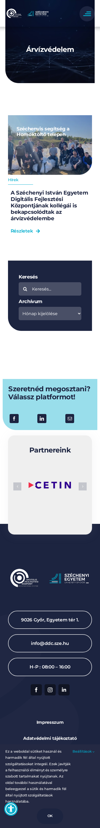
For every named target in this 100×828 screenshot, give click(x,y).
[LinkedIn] (42, 418)
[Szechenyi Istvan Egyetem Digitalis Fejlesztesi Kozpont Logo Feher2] (27, 9)
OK (50, 816)
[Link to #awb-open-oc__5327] (87, 13)
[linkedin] (64, 689)
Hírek (13, 179)
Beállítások (83, 751)
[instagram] (50, 689)
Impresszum (50, 722)
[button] (17, 486)
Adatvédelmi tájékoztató (50, 738)
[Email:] (70, 418)
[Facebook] (14, 418)
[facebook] (36, 689)
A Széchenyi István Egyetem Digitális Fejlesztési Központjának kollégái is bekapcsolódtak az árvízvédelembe (49, 205)
